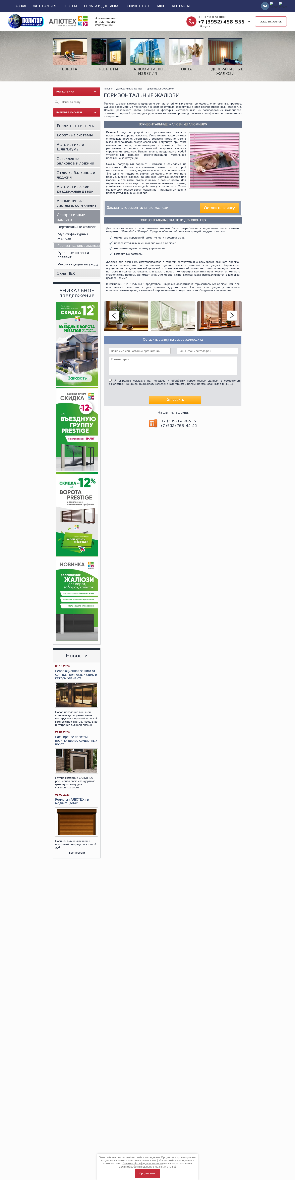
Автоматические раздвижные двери (75, 188)
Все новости (77, 852)
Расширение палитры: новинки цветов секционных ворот (76, 740)
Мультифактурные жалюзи (73, 236)
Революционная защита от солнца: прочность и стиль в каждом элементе (76, 674)
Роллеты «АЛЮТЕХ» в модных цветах (72, 801)
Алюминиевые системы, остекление (77, 202)
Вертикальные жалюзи (77, 227)
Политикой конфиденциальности (133, 383)
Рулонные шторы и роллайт (73, 255)
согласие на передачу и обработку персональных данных (175, 380)
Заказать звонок (271, 21)
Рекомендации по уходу (78, 264)
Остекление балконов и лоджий (75, 160)
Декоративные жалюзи (71, 216)
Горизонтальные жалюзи (79, 245)
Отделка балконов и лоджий (76, 174)
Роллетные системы (76, 125)
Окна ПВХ (66, 273)
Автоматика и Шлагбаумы (70, 146)
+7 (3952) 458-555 (221, 21)
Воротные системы (75, 135)
